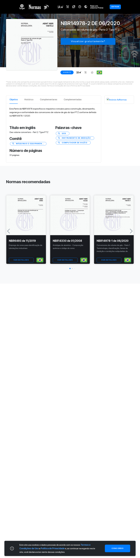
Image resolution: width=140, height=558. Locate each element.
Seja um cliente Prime (96, 7)
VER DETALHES (21, 260)
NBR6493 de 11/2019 (22, 240)
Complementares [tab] (48, 99)
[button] (70, 268)
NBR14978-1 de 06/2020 (113, 240)
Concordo (117, 548)
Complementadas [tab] (72, 99)
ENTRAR (115, 7)
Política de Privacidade (53, 548)
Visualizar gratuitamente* (88, 41)
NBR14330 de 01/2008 (67, 240)
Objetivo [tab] (13, 99)
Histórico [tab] (28, 99)
